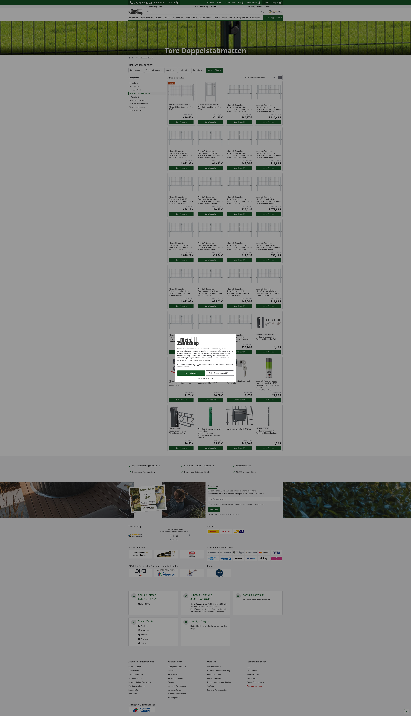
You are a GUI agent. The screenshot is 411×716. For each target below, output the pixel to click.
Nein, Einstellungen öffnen (220, 373)
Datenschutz (201, 378)
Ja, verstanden (191, 373)
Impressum (209, 378)
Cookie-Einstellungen (217, 365)
